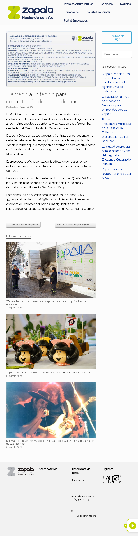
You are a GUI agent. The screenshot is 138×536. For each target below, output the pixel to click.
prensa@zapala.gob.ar (83, 496)
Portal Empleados (76, 20)
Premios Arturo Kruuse (78, 4)
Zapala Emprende (98, 12)
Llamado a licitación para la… (23, 224)
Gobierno (107, 4)
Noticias (125, 4)
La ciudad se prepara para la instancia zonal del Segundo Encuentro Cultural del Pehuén (116, 155)
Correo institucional (87, 515)
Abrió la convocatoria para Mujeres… (75, 224)
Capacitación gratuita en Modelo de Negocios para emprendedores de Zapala (116, 105)
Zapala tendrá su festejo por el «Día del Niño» (116, 174)
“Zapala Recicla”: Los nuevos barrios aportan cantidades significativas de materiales (116, 82)
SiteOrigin (73, 529)
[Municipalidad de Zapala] (31, 12)
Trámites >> (71, 12)
